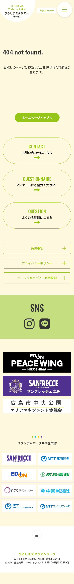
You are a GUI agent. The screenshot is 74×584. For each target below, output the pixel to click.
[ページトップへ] (37, 534)
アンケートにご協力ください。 (37, 181)
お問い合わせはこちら (37, 149)
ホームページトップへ (37, 117)
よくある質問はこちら (37, 214)
